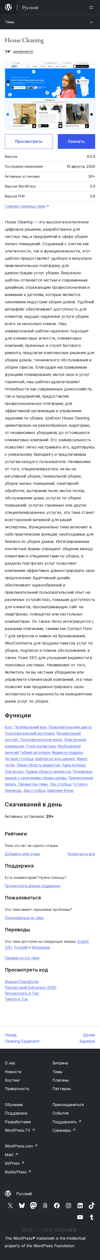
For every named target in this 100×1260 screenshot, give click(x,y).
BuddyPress (18, 1171)
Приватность (17, 1088)
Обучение (14, 1104)
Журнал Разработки (22, 981)
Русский (21, 947)
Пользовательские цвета (70, 727)
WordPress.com (21, 1146)
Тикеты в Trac (16, 999)
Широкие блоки (60, 790)
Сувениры (64, 1130)
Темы (9, 22)
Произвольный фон (31, 727)
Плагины (60, 1080)
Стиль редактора (41, 746)
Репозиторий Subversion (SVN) (31, 987)
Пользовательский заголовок (29, 733)
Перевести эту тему (22, 958)
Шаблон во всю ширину (55, 759)
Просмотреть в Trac (22, 993)
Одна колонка (73, 765)
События (60, 1113)
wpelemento (23, 51)
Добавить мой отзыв (22, 854)
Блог (9, 727)
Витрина (60, 1063)
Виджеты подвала (67, 752)
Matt (11, 1154)
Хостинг (12, 1080)
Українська (41, 947)
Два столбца (34, 790)
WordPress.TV (20, 1130)
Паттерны (61, 1088)
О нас (10, 1063)
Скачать (76, 141)
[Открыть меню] (92, 7)
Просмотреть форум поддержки (32, 886)
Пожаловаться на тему (24, 918)
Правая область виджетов (48, 771)
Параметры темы (33, 784)
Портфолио (14, 771)
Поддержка (16, 1113)
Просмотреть (28, 141)
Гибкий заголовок (35, 752)
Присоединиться (68, 1104)
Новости (13, 1071)
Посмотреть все (81, 854)
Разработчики (18, 1121)
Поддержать (67, 1121)
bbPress (15, 1163)
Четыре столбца (19, 759)
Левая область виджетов (38, 765)
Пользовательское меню (41, 739)
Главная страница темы (25, 206)
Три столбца (60, 784)
